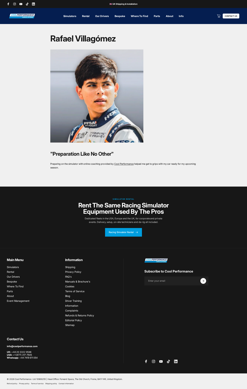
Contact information (66, 384)
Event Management (18, 300)
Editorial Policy (73, 320)
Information (71, 305)
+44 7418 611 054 (22, 357)
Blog (67, 296)
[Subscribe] (203, 281)
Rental (10, 271)
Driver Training (73, 300)
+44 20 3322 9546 (21, 352)
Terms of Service (75, 291)
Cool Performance (124, 163)
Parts (10, 291)
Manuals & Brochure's (77, 281)
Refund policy (12, 384)
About (10, 296)
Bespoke (12, 281)
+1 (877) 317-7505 (22, 354)
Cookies (69, 286)
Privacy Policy (73, 271)
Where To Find (15, 286)
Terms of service (37, 384)
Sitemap (70, 325)
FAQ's (68, 276)
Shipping (70, 267)
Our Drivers (13, 276)
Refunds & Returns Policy (79, 315)
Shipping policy (51, 384)
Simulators (13, 267)
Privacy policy (24, 384)
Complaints (71, 310)
